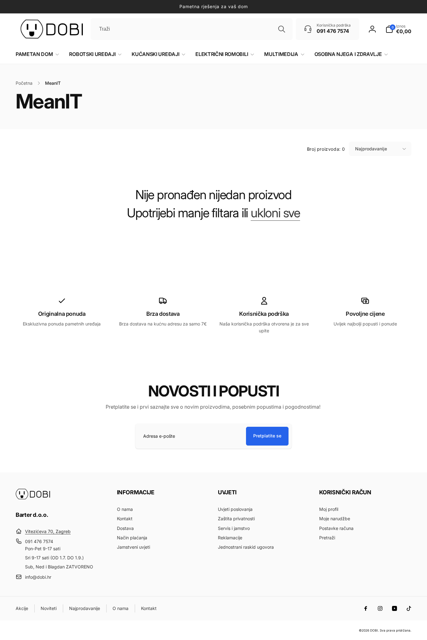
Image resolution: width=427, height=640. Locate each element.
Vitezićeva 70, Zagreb (48, 531)
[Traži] (281, 29)
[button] (398, 29)
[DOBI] (33, 498)
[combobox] (192, 29)
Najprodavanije (371, 148)
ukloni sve (275, 212)
